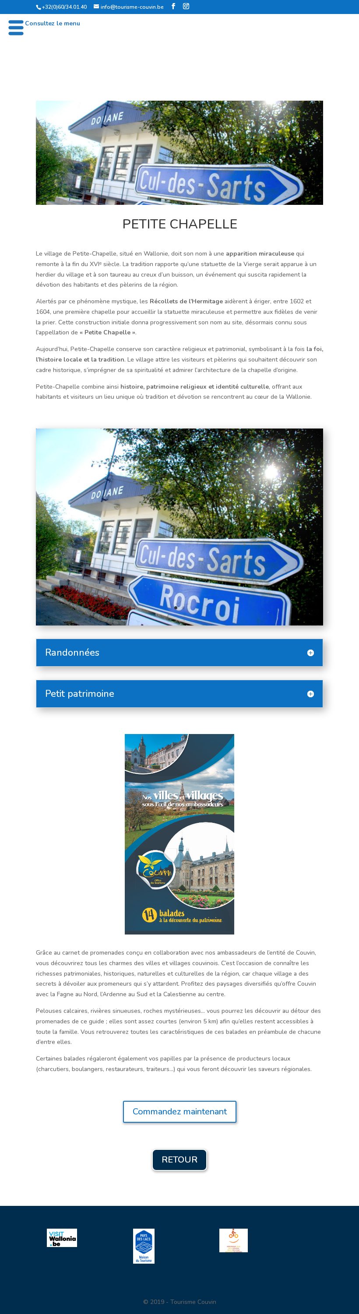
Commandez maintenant (180, 1107)
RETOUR (179, 1155)
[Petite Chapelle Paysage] (179, 619)
